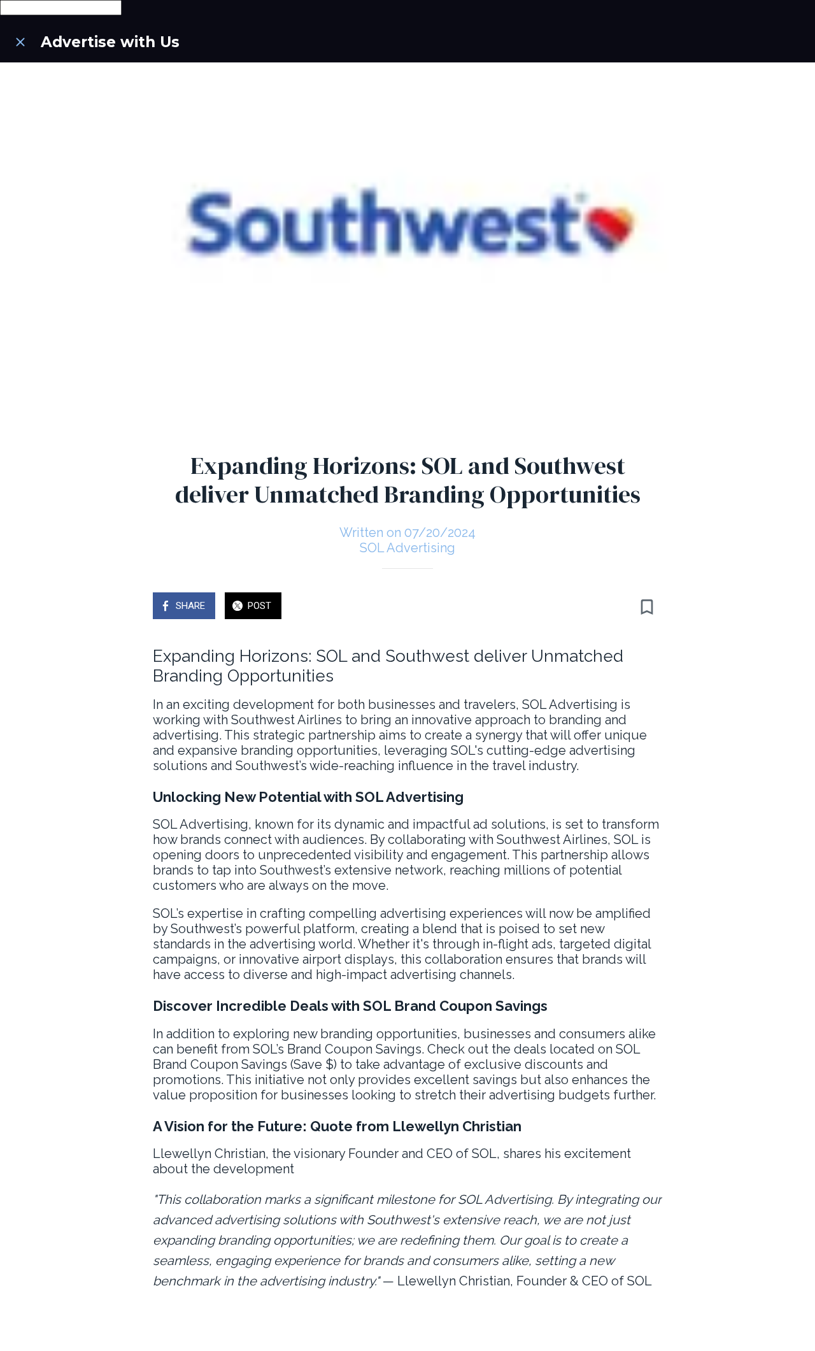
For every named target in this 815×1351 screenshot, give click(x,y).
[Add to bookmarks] (647, 607)
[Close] (20, 42)
